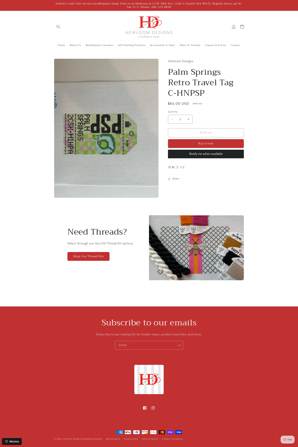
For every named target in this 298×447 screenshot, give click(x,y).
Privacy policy (131, 439)
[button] (58, 27)
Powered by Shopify (91, 439)
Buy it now (206, 143)
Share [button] (175, 178)
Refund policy (113, 439)
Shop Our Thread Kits (88, 256)
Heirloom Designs (72, 439)
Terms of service (150, 439)
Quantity (173, 111)
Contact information (172, 439)
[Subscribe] (179, 345)
